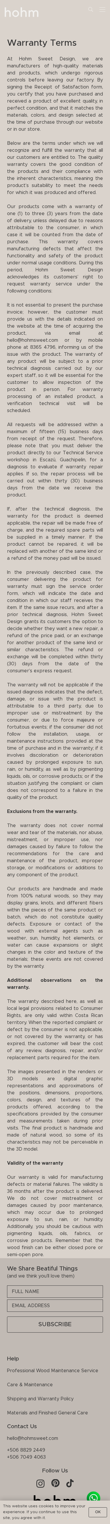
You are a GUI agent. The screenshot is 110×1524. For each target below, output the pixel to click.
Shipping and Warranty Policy (40, 1399)
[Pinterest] (55, 1483)
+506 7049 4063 (26, 1457)
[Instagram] (40, 1484)
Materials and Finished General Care (47, 1413)
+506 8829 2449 (26, 1450)
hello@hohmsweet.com (32, 1438)
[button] (90, 9)
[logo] (22, 13)
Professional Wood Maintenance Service (52, 1370)
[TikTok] (70, 1483)
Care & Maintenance (30, 1384)
